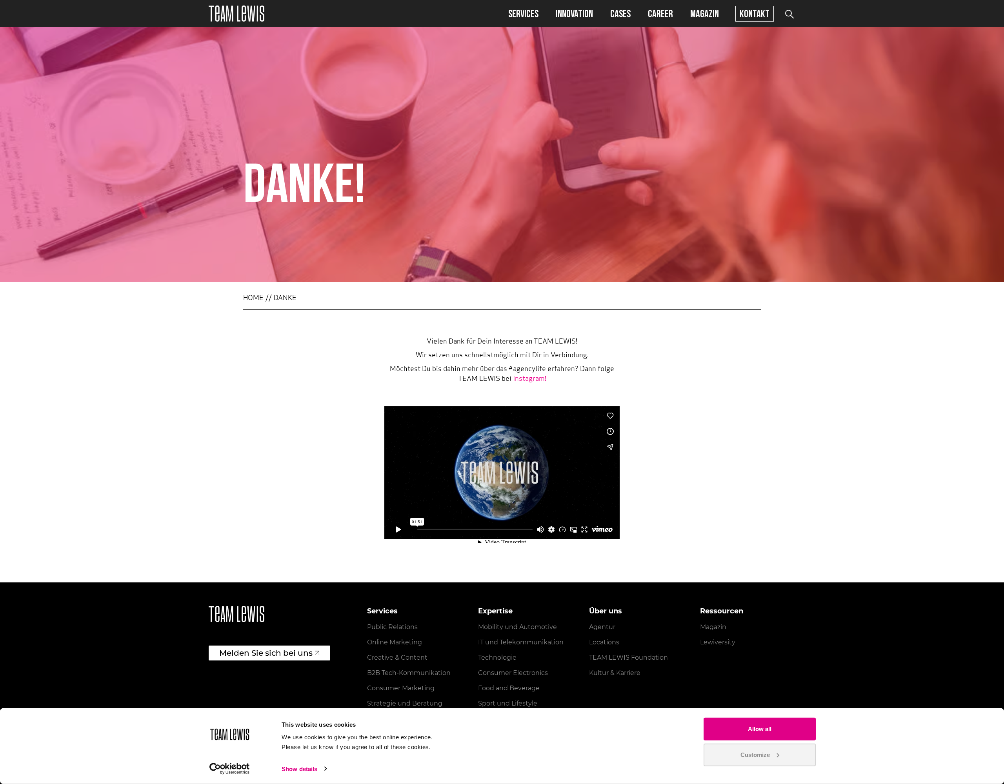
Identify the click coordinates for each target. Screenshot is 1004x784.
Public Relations (392, 627)
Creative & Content (397, 657)
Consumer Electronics (513, 673)
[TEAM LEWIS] (236, 13)
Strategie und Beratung (404, 703)
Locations (604, 642)
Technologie (497, 657)
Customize (755, 754)
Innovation (574, 13)
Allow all (759, 729)
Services (523, 13)
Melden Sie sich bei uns (266, 653)
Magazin (704, 13)
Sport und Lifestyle (507, 703)
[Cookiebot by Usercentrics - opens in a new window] (229, 769)
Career (660, 13)
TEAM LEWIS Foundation (628, 657)
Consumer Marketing (401, 688)
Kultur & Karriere (614, 673)
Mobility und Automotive (517, 627)
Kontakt (754, 13)
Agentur (602, 627)
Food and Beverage (509, 688)
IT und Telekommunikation (521, 642)
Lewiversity (717, 642)
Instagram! (529, 379)
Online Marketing (394, 642)
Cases (620, 13)
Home (253, 298)
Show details (299, 769)
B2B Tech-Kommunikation (409, 673)
